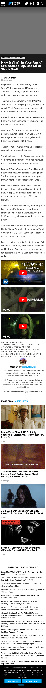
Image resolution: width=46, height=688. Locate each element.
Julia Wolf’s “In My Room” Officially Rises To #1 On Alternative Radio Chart (22, 512)
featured (7, 347)
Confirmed (12, 681)
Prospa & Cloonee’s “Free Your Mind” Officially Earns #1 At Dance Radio (21, 549)
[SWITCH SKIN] (38, 3)
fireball (17, 347)
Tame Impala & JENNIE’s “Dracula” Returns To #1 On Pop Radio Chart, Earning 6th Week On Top (20, 474)
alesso (6, 342)
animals (15, 342)
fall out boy (35, 344)
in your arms (9, 349)
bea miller (26, 342)
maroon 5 (19, 351)
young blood (28, 356)
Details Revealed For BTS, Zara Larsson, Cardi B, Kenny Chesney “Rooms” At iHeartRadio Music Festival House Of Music (23, 623)
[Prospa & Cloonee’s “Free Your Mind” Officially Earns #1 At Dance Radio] (23, 532)
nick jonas (8, 354)
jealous (21, 349)
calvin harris (9, 344)
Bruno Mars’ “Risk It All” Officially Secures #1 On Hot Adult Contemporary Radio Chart (22, 435)
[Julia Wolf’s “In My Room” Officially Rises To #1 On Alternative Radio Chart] (23, 496)
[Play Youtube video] (23, 272)
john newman (33, 349)
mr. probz (31, 351)
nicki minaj (21, 354)
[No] (21, 685)
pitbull (6, 356)
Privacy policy (32, 681)
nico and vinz (34, 354)
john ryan (8, 351)
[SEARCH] (43, 3)
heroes (26, 347)
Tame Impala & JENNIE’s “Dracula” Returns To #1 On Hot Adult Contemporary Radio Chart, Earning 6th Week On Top (23, 655)
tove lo (15, 356)
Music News (21, 401)
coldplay (22, 344)
